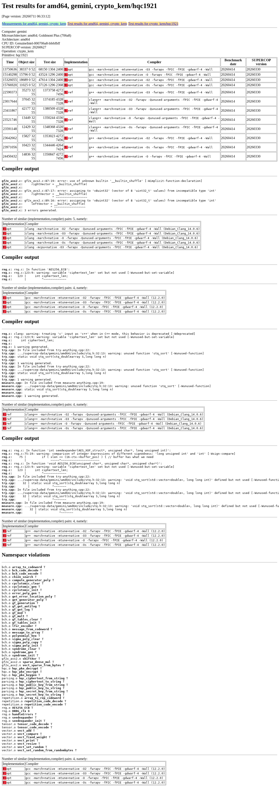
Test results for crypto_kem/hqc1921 (153, 24)
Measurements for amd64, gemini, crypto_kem (34, 24)
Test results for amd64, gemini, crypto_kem (97, 24)
